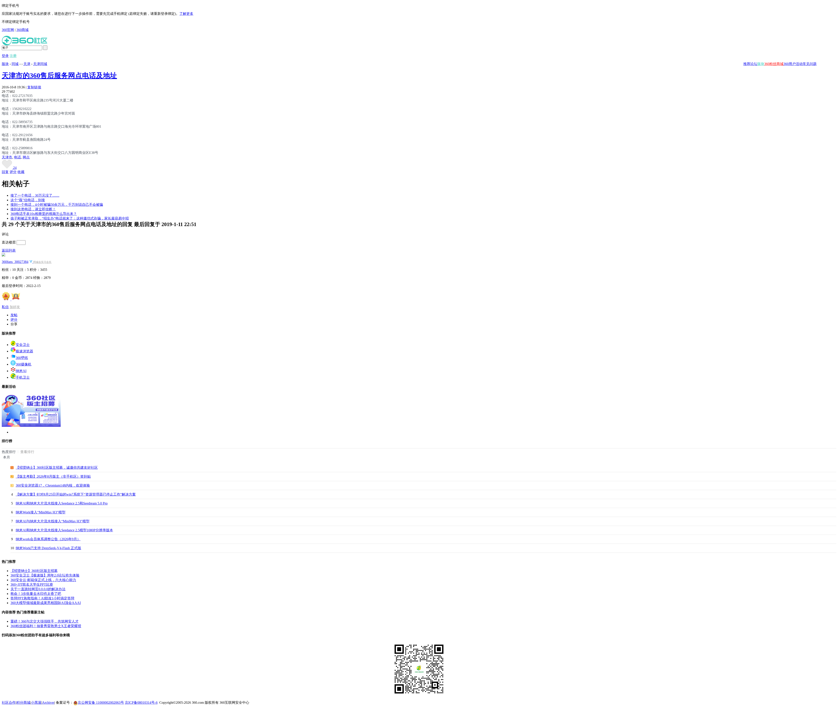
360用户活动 (793, 64)
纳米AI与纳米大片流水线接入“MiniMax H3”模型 (52, 521)
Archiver (48, 702)
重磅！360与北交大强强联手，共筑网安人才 (44, 621)
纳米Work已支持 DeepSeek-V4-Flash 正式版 (48, 548)
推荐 (746, 64)
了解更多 (186, 13)
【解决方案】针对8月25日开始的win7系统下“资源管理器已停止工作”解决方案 (76, 494)
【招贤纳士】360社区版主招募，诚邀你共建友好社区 (57, 467)
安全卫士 (23, 345)
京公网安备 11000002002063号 (101, 702)
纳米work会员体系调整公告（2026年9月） (48, 539)
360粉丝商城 (773, 64)
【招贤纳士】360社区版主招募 (34, 571)
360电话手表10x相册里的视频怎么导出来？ (43, 214)
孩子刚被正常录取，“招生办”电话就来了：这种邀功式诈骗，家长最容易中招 (69, 218)
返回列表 (9, 250)
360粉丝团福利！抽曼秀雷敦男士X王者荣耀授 (45, 626)
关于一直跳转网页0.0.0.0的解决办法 (37, 589)
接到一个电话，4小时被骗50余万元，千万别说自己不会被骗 (56, 204)
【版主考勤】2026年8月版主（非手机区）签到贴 (53, 476)
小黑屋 (36, 702)
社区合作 (9, 702)
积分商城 (23, 702)
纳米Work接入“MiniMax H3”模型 (40, 512)
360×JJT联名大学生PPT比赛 (31, 584)
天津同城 (40, 64)
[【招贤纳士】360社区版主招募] (31, 425)
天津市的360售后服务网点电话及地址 (59, 75)
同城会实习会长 (42, 262)
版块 (760, 64)
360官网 (8, 30)
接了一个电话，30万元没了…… (34, 195)
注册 (13, 56)
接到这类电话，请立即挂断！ (33, 209)
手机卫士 (23, 377)
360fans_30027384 (15, 262)
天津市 (7, 157)
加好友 (15, 307)
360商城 (22, 30)
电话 (17, 157)
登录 (5, 56)
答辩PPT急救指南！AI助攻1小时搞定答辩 (42, 598)
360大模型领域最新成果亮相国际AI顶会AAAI (45, 603)
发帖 (13, 315)
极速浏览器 (24, 351)
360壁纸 (22, 358)
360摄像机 (23, 364)
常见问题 (810, 64)
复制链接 (34, 87)
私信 (5, 307)
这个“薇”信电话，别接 (27, 200)
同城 (15, 64)
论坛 (753, 64)
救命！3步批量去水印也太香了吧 (35, 593)
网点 (26, 157)
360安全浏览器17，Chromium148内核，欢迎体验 (53, 485)
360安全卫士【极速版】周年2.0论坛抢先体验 (44, 575)
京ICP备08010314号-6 (141, 702)
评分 (13, 172)
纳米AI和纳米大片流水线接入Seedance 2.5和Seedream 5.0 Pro (62, 503)
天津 (26, 64)
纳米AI (21, 371)
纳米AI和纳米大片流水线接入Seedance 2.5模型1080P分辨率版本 (64, 530)
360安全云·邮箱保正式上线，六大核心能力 (43, 580)
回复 (5, 172)
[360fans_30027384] (3, 255)
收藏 (20, 172)
